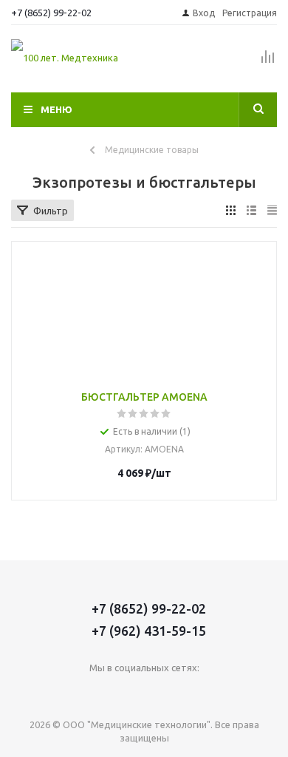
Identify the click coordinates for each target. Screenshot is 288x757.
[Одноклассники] (128, 692)
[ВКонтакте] (98, 692)
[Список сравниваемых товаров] (268, 63)
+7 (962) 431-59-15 (149, 630)
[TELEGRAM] (159, 692)
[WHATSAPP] (189, 692)
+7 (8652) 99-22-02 (51, 12)
